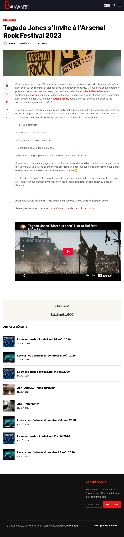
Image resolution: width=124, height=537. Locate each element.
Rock (88, 91)
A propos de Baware (106, 525)
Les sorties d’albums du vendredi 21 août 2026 (46, 355)
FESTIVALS (9, 20)
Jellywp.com (71, 525)
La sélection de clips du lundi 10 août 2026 (43, 436)
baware (13, 43)
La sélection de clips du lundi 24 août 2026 (44, 339)
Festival (95, 91)
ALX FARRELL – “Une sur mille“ (36, 387)
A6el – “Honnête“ (28, 404)
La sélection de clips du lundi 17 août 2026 (43, 371)
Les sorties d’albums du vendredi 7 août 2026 (46, 452)
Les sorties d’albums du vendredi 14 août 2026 (46, 420)
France (82, 155)
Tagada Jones (60, 98)
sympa (35, 94)
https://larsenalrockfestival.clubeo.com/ (72, 208)
